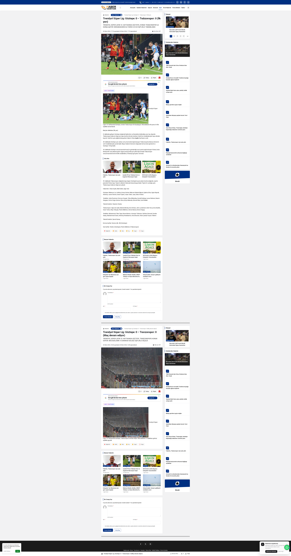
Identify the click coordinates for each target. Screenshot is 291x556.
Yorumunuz (111, 292)
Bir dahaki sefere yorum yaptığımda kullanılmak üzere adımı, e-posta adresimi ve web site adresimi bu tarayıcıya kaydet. (130, 312)
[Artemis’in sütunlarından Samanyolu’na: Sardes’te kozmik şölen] (177, 163)
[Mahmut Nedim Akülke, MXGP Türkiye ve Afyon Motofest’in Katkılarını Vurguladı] (132, 270)
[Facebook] (140, 544)
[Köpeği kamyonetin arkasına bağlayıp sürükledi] (177, 150)
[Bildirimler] (188, 2)
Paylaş (188, 553)
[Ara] (177, 2)
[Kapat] (159, 82)
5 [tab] (183, 36)
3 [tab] (177, 36)
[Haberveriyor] (109, 7)
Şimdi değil (280, 551)
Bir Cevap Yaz (108, 286)
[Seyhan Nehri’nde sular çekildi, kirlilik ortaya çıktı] (177, 88)
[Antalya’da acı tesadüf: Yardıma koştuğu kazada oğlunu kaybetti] (177, 75)
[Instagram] (150, 544)
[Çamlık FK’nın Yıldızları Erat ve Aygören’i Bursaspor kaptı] (132, 169)
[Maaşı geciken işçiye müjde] (177, 100)
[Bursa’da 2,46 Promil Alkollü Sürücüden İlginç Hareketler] (177, 25)
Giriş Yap (117, 316)
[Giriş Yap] (184, 2)
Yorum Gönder (108, 316)
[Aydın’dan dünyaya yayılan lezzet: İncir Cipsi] (177, 113)
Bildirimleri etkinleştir (271, 551)
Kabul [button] (18, 551)
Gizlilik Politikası (6, 551)
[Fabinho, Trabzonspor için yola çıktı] (112, 169)
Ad (104, 306)
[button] (181, 2)
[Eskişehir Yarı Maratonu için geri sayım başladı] (112, 270)
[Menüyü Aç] (120, 7)
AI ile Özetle (111, 90)
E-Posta (135, 306)
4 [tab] (180, 36)
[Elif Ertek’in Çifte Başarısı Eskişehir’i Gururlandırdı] (151, 169)
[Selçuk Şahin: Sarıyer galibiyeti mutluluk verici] (152, 270)
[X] (145, 544)
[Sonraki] (187, 36)
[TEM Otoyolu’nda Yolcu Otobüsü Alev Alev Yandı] (177, 63)
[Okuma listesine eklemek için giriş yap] (159, 77)
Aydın (137, 138)
